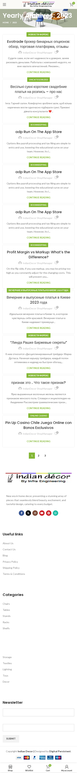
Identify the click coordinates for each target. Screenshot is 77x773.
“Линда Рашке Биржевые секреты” (38, 342)
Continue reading (38, 72)
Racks (6, 622)
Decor (6, 681)
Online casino (38, 415)
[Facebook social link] (21, 513)
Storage (7, 657)
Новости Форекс (38, 34)
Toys (5, 675)
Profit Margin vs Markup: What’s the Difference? (38, 255)
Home (6, 22)
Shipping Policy (11, 567)
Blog (5, 555)
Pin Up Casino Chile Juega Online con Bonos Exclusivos (38, 425)
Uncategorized (38, 79)
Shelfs (6, 628)
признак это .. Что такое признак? (38, 382)
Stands (7, 615)
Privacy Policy (10, 561)
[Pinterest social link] (48, 513)
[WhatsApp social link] (55, 513)
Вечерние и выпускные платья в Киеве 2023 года (38, 290)
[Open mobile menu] (4, 4)
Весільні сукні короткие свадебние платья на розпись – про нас (38, 89)
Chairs (6, 603)
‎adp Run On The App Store (38, 131)
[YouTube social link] (42, 513)
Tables (6, 609)
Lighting (7, 669)
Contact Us (9, 549)
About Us (8, 543)
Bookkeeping (38, 124)
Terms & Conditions (14, 573)
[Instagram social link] (35, 513)
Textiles (7, 663)
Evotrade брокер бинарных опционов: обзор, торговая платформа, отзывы (38, 44)
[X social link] (28, 513)
